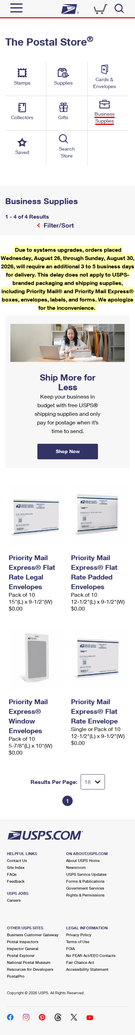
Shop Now (13, 318)
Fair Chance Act (80, 962)
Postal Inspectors (22, 941)
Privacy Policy (78, 934)
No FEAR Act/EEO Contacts (91, 955)
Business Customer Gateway (32, 934)
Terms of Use (77, 941)
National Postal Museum (29, 962)
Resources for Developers (30, 969)
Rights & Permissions (85, 895)
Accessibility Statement (87, 969)
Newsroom (76, 867)
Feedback (16, 881)
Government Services (85, 888)
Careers (14, 900)
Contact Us (17, 860)
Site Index (16, 867)
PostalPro (16, 976)
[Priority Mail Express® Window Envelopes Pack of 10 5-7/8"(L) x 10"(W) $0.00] (36, 658)
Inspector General (22, 948)
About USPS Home (83, 860)
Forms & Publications (85, 881)
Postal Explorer (21, 955)
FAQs (12, 874)
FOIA (70, 948)
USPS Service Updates (86, 874)
